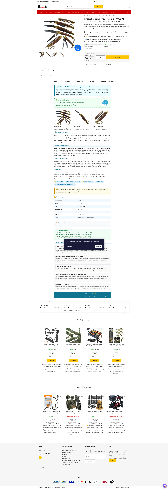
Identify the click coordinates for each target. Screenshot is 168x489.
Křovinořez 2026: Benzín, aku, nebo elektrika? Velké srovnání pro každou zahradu (117, 454)
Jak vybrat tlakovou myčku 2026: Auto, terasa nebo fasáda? (118, 451)
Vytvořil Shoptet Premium (123, 487)
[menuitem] (45, 12)
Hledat (98, 6)
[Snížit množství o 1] (97, 57)
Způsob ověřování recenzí (84, 478)
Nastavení (69, 246)
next (128, 353)
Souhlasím (98, 246)
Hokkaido (117, 21)
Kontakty (64, 456)
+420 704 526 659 (46, 454)
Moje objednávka (66, 464)
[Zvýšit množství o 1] (104, 57)
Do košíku (117, 57)
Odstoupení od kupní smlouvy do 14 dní (71, 460)
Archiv (112, 460)
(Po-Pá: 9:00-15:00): (48, 74)
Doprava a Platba (66, 458)
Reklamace (64, 454)
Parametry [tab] (67, 81)
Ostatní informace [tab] (107, 81)
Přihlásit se (90, 461)
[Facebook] (40, 457)
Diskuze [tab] (92, 81)
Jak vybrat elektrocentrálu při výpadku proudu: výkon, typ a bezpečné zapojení (118, 457)
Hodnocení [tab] (80, 81)
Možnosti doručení (88, 48)
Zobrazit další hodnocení (123, 314)
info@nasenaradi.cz (47, 76)
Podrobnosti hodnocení (104, 21)
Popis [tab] (56, 81)
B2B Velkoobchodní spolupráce (43, 1)
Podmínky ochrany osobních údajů (70, 462)
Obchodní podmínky (55, 1)
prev (40, 353)
